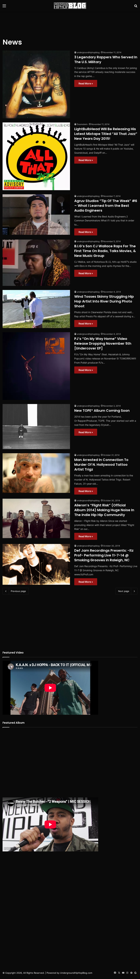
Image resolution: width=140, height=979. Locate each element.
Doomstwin (82, 124)
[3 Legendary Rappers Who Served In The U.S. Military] (36, 84)
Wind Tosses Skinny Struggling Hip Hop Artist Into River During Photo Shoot (104, 301)
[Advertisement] (70, 22)
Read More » (86, 83)
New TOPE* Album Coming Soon (102, 410)
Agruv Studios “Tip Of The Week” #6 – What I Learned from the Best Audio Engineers (105, 205)
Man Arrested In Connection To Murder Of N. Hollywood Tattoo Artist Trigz (101, 464)
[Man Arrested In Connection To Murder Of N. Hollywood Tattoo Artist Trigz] (36, 473)
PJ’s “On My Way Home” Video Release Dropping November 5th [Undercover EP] (102, 343)
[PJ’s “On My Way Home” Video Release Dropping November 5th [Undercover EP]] (36, 366)
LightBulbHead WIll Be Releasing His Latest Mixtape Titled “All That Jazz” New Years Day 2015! (105, 134)
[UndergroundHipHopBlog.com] (70, 5)
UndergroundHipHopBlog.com (76, 972)
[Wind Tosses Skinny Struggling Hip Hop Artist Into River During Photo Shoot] (36, 309)
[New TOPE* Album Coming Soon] (36, 426)
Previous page (18, 591)
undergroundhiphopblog (88, 52)
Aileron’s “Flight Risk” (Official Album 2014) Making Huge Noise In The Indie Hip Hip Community (104, 510)
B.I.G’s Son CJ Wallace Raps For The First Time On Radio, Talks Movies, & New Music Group (105, 251)
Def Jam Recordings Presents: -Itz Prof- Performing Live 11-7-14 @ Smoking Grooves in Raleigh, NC (104, 555)
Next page (123, 591)
